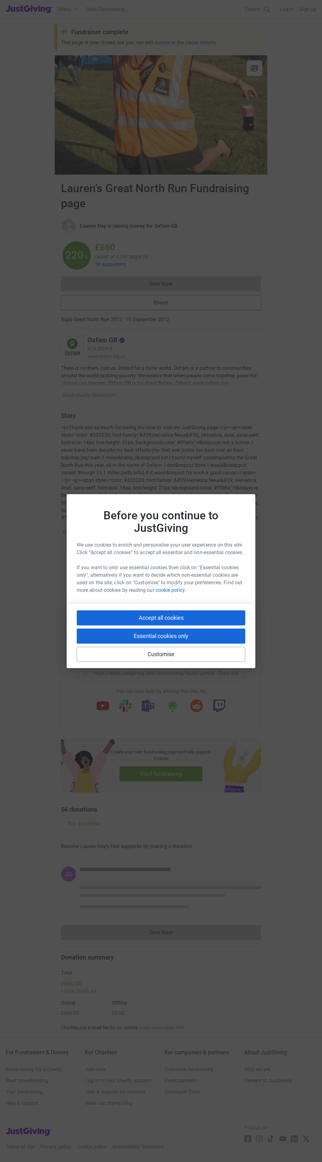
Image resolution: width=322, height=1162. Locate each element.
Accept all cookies (161, 617)
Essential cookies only (161, 636)
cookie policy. (171, 590)
